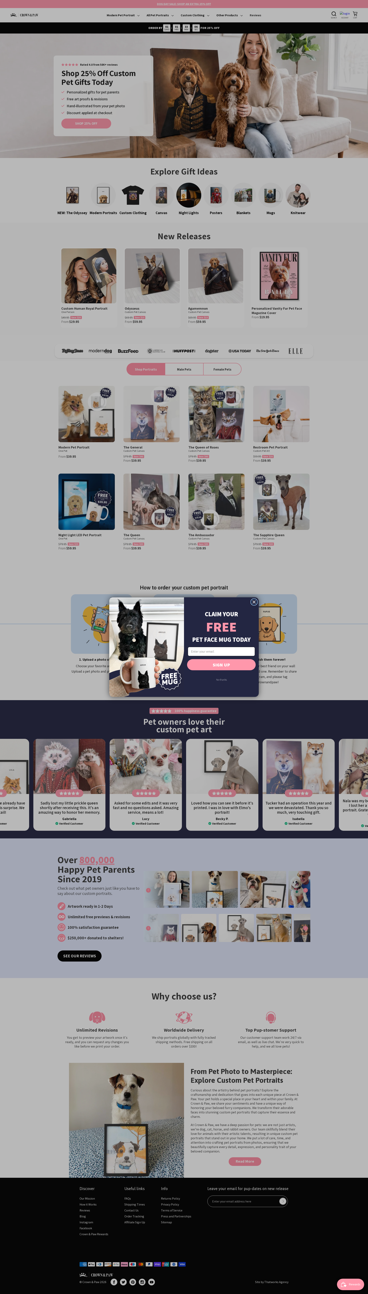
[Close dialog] (254, 602)
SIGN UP (221, 665)
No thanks (221, 679)
